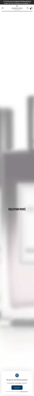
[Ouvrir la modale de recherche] (27, 8)
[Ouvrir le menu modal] (2, 8)
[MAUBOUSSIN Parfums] (17, 8)
